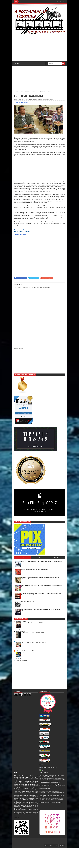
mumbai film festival (19, 781)
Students (51, 99)
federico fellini (23, 799)
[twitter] (60, 1)
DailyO (48, 784)
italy (26, 778)
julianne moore (16, 810)
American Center (33, 801)
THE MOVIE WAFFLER (21, 621)
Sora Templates (42, 841)
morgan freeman (22, 808)
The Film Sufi (19, 641)
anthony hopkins (27, 802)
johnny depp (24, 801)
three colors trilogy (29, 813)
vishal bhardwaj (25, 788)
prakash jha (30, 785)
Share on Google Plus (48, 278)
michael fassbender (29, 792)
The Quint (58, 784)
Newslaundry (53, 784)
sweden (25, 803)
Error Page (61, 845)
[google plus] (63, 1)
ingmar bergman (25, 805)
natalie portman (18, 812)
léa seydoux (18, 803)
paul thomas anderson (27, 812)
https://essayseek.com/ (30, 191)
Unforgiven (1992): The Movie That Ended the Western (33, 632)
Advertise (56, 845)
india (16, 776)
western (34, 788)
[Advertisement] (39, 49)
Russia (36, 789)
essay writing (40, 99)
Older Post (62, 322)
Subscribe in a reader (19, 348)
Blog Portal (42, 764)
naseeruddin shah (18, 789)
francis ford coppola (32, 799)
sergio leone (26, 789)
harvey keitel (17, 801)
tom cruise (22, 787)
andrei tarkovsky (17, 802)
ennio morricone (23, 795)
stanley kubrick (17, 796)
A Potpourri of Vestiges (21, 660)
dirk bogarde (35, 802)
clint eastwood (31, 798)
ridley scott (33, 784)
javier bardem (34, 805)
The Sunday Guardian (48, 781)
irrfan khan (24, 782)
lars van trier (23, 810)
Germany (29, 781)
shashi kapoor (21, 813)
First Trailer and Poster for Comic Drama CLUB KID (32, 622)
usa (24, 775)
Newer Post (16, 322)
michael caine (19, 792)
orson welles (30, 808)
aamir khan (32, 780)
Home (39, 322)
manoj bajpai (24, 784)
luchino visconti (30, 810)
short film (19, 778)
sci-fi (31, 782)
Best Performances (28, 796)
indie (30, 775)
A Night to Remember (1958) (28, 652)
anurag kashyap (34, 777)
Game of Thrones (21, 780)
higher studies (46, 99)
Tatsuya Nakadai (33, 803)
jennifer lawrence (26, 791)
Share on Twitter (34, 278)
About (50, 845)
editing (31, 99)
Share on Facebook (21, 278)
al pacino (18, 791)
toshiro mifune (21, 794)
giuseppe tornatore (33, 809)
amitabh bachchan (34, 778)
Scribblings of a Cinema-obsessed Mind (25, 650)
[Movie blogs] (22, 392)
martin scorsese (35, 791)
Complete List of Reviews (20, 234)
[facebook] (57, 1)
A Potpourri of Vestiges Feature (21, 102)
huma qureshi (17, 785)
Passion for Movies (20, 631)
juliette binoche (17, 806)
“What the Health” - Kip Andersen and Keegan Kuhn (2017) (34, 642)
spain (24, 785)
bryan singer (16, 805)
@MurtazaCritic (58, 802)
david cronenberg (23, 809)
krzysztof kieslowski (27, 806)
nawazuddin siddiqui (23, 777)
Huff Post (47, 782)
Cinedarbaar (30, 787)
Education (35, 99)
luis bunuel (36, 810)
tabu (32, 789)
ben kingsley (23, 798)
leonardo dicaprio (33, 795)
